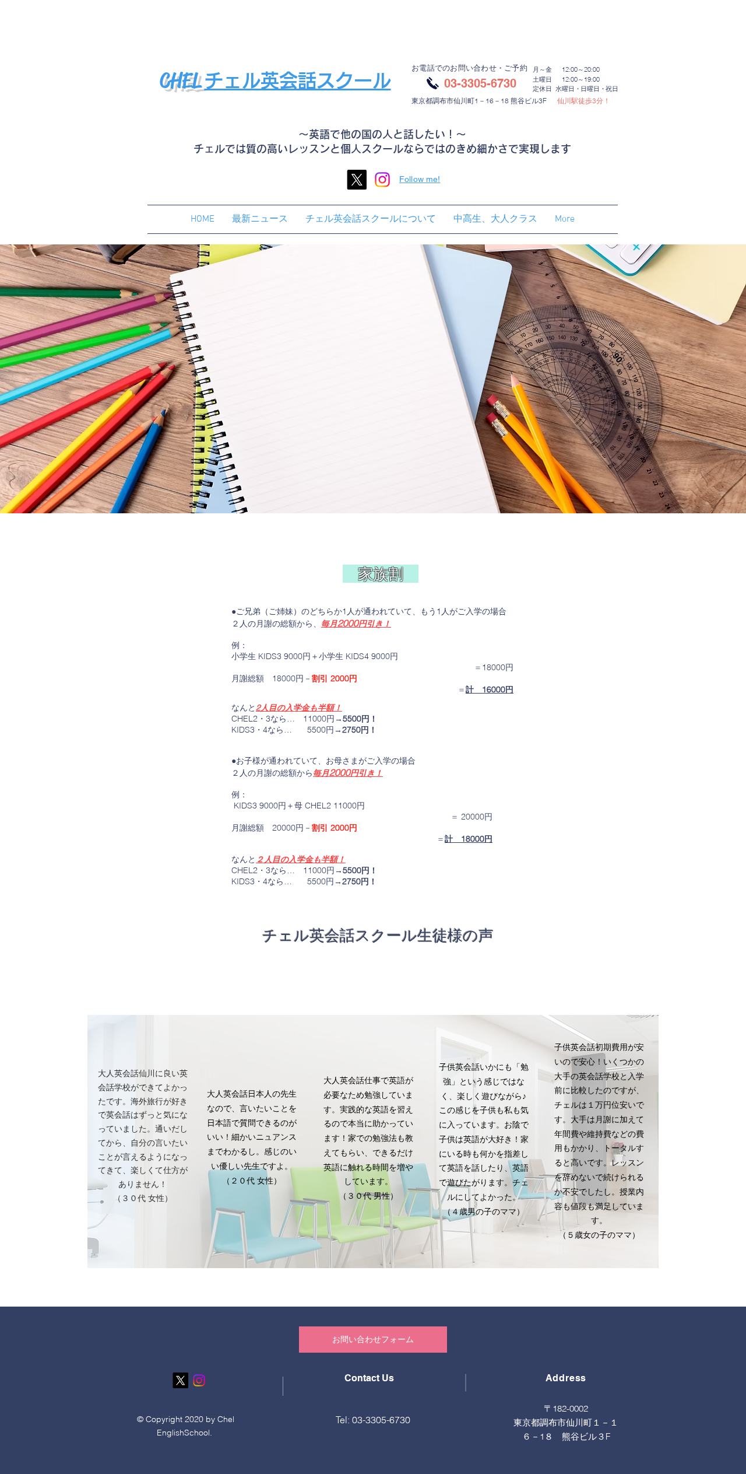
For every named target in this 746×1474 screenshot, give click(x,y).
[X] (357, 180)
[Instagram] (382, 180)
